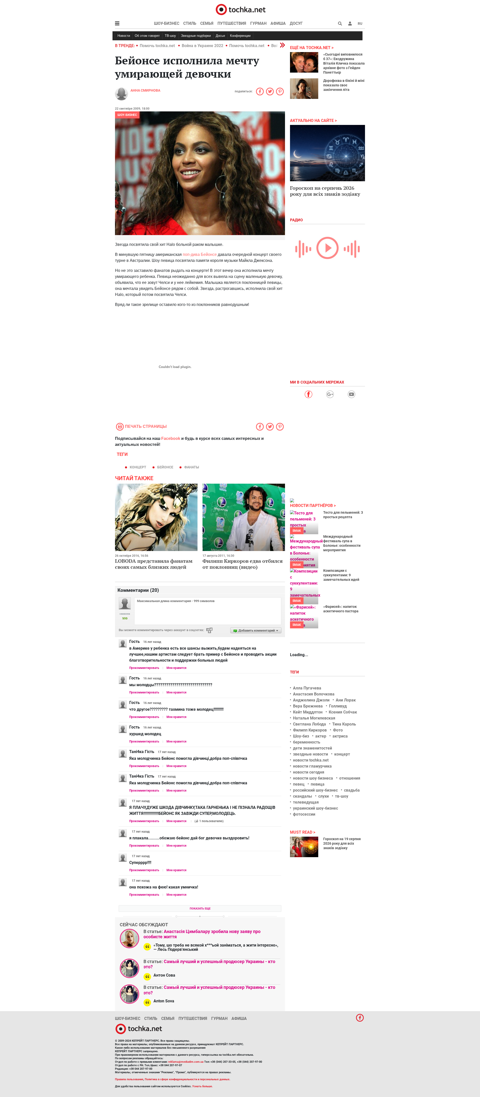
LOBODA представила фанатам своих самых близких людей (153, 564)
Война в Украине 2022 (202, 45)
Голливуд (338, 706)
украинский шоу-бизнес (315, 808)
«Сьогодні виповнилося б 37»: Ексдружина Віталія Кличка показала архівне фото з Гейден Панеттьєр (344, 63)
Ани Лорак (346, 700)
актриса (340, 736)
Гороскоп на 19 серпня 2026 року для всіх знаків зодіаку (342, 843)
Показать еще (200, 908)
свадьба (352, 790)
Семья (207, 23)
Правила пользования (129, 1079)
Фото (338, 730)
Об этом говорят (147, 36)
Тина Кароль (344, 724)
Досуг (296, 23)
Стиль (189, 23)
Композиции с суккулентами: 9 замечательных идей (341, 575)
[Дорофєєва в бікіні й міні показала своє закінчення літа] (304, 88)
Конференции (240, 36)
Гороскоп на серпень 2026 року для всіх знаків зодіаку (325, 191)
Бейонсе (165, 467)
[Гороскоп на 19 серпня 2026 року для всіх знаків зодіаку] (304, 847)
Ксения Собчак (343, 712)
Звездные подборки (196, 36)
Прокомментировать (144, 668)
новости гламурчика (312, 766)
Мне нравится (176, 668)
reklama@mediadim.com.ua (186, 1061)
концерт (138, 467)
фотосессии (304, 814)
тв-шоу (341, 796)
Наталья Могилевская (314, 718)
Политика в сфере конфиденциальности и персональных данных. (187, 1079)
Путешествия (232, 23)
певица (317, 784)
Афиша (278, 23)
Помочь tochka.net (158, 45)
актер (320, 736)
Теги (295, 672)
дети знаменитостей (312, 748)
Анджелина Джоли (311, 700)
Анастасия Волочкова (313, 694)
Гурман (258, 23)
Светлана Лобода (309, 724)
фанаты (191, 467)
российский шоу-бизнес (315, 790)
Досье (220, 36)
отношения (349, 778)
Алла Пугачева (307, 688)
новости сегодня (308, 772)
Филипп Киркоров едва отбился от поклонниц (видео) (242, 564)
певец (298, 784)
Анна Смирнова (145, 90)
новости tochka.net (310, 760)
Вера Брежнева (308, 706)
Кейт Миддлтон (307, 712)
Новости (124, 36)
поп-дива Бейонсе (200, 254)
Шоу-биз (301, 736)
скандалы (302, 796)
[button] (350, 24)
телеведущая (306, 802)
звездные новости (310, 754)
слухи (323, 796)
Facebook (170, 438)
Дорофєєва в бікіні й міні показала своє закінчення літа (343, 85)
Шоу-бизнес (166, 23)
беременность (306, 742)
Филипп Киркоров (310, 730)
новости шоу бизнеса (313, 778)
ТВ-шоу (170, 36)
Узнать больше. (202, 1086)
